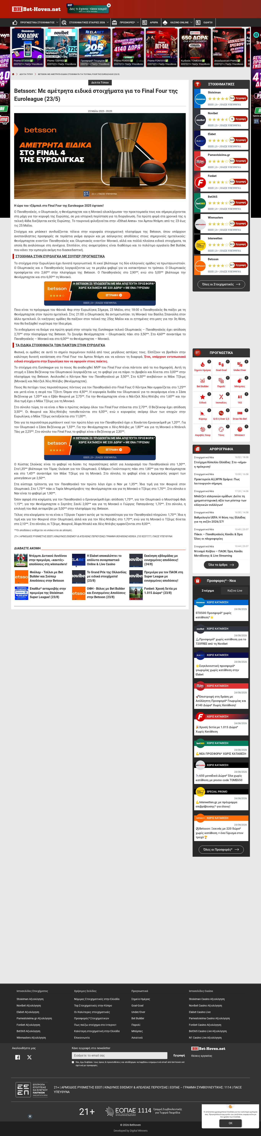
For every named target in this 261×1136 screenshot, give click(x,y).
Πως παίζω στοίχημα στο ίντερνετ (95, 1025)
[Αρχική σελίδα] (13, 74)
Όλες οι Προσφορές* (218, 849)
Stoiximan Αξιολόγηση (30, 999)
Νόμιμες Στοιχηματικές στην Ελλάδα (96, 999)
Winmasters (215, 217)
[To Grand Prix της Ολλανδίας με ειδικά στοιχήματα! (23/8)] (78, 577)
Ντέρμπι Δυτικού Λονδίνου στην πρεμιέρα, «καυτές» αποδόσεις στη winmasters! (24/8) (48, 560)
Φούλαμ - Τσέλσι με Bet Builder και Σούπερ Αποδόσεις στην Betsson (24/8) (47, 576)
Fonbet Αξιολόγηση (28, 1025)
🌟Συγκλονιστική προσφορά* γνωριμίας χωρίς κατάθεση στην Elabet (217, 670)
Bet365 (212, 196)
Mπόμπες (137, 1031)
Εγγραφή (179, 1055)
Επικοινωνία (82, 1037)
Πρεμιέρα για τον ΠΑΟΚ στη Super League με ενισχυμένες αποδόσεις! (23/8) (163, 576)
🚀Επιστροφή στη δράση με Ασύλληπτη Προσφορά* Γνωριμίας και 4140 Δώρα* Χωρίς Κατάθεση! (221, 701)
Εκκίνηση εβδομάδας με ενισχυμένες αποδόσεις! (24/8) (161, 560)
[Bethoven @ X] (29, 1057)
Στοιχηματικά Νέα (204, 457)
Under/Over (138, 1012)
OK (230, 1123)
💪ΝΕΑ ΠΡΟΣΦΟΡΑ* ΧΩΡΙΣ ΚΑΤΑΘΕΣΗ (221, 753)
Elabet (212, 134)
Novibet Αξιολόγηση (29, 1005)
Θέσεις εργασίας (201, 1055)
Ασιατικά (137, 1037)
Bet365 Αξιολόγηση (28, 1031)
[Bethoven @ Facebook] (18, 1057)
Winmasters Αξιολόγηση (31, 1037)
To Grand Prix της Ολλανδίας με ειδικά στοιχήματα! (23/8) (106, 576)
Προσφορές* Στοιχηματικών (91, 1018)
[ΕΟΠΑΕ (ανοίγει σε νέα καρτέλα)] (143, 1112)
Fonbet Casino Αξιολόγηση (205, 1025)
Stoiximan (214, 92)
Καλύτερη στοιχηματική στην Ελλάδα (97, 1031)
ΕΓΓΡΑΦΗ (112, 295)
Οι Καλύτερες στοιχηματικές (92, 1012)
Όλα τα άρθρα (218, 565)
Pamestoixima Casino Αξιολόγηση (209, 1018)
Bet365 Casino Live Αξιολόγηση (208, 1031)
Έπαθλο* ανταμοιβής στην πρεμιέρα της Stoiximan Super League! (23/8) (48, 593)
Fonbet (212, 176)
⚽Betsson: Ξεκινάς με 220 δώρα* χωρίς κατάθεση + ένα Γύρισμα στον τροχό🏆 (219, 833)
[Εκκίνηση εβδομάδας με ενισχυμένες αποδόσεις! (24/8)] (136, 560)
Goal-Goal (137, 1005)
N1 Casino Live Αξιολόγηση (205, 1037)
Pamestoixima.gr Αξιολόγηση (34, 1018)
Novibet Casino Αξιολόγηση (205, 1005)
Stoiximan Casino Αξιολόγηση (207, 999)
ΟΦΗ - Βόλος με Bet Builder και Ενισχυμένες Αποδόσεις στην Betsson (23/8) (106, 593)
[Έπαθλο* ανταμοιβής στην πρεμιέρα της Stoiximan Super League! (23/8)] (21, 593)
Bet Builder (137, 1018)
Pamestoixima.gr (219, 155)
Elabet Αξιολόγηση (28, 1012)
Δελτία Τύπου (100, 82)
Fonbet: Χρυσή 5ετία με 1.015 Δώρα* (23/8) (160, 591)
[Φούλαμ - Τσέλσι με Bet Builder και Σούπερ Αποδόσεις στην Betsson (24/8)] (21, 577)
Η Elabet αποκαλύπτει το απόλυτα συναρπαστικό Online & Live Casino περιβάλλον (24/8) (104, 560)
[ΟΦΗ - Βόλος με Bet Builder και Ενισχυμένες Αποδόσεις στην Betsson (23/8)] (78, 593)
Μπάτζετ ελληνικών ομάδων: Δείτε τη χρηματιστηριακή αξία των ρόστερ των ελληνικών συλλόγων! (220, 501)
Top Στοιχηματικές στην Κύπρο (93, 1005)
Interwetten (215, 238)
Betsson (213, 259)
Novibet (213, 113)
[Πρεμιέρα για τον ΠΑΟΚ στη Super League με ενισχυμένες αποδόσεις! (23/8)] (136, 577)
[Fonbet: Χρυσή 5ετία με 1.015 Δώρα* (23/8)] (136, 593)
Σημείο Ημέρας (140, 999)
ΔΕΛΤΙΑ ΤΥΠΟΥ (26, 74)
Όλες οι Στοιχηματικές (218, 284)
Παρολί (135, 1025)
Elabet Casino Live (200, 1012)
